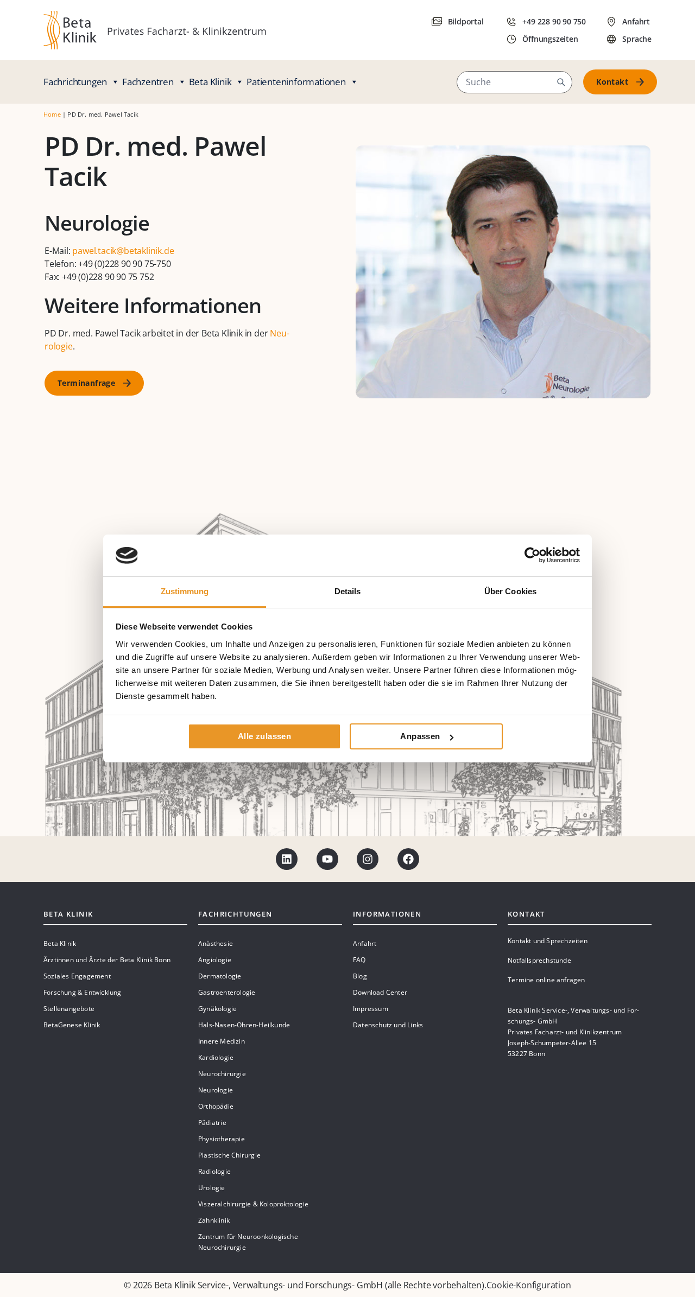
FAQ (359, 959)
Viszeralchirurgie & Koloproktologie (253, 1204)
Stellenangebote (68, 1008)
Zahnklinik (214, 1220)
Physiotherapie (221, 1138)
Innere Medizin (221, 1041)
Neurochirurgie (222, 1073)
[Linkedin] (287, 859)
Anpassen (420, 736)
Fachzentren (148, 81)
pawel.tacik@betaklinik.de (123, 251)
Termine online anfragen (546, 979)
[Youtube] (327, 859)
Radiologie (214, 1171)
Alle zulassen (264, 736)
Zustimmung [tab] (185, 591)
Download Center (380, 992)
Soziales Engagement (77, 976)
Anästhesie (215, 943)
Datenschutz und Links (388, 1024)
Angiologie (214, 959)
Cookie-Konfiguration (528, 1285)
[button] (561, 82)
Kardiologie (215, 1057)
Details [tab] (347, 591)
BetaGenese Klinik (71, 1024)
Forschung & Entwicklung (82, 992)
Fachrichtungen (75, 81)
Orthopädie (215, 1106)
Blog (360, 976)
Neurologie (215, 1090)
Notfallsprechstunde (539, 960)
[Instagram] (367, 859)
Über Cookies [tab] (510, 591)
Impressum (370, 1008)
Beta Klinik (210, 81)
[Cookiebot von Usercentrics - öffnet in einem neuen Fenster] (532, 555)
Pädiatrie (212, 1122)
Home (52, 114)
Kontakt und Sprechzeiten (547, 940)
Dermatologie (219, 976)
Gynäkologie (217, 1008)
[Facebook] (408, 859)
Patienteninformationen (296, 81)
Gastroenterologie (226, 992)
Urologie (211, 1187)
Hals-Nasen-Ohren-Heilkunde (244, 1024)
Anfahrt (364, 943)
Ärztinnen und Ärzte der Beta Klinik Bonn (106, 959)
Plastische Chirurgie (229, 1155)
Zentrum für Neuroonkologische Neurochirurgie (248, 1242)
